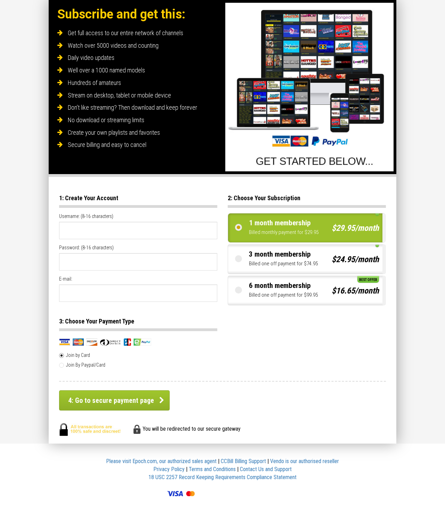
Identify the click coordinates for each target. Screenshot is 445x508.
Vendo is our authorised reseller (304, 461)
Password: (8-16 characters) (86, 247)
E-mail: (65, 279)
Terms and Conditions (212, 469)
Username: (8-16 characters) (86, 216)
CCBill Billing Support (243, 461)
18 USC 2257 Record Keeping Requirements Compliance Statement (222, 477)
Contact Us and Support (266, 469)
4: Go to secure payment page (111, 400)
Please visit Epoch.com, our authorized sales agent (161, 461)
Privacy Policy (169, 469)
